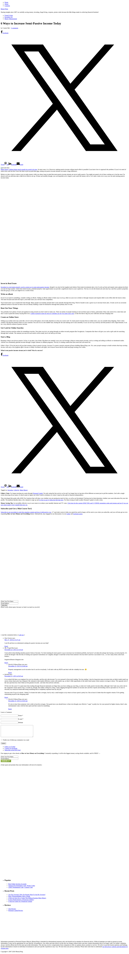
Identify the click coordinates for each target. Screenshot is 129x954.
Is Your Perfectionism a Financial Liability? (21, 900)
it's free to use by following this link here (51, 500)
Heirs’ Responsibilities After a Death (19, 896)
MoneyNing (4, 9)
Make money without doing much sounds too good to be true (19, 169)
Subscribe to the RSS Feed (12, 750)
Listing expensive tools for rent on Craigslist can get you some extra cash (52, 313)
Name (20, 715)
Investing (10, 490)
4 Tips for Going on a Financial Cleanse (20, 901)
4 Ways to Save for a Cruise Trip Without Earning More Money (27, 898)
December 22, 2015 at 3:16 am (14, 649)
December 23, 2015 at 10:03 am (17, 701)
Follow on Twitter (10, 746)
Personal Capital (38, 493)
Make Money (24, 490)
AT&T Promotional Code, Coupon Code (20, 887)
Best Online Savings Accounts (17, 884)
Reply (6, 646)
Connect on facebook (11, 748)
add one (21, 635)
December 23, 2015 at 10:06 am (17, 666)
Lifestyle (16, 490)
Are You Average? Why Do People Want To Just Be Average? (26, 894)
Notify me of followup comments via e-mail (16, 740)
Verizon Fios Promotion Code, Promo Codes (21, 885)
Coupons (7, 6)
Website (20, 722)
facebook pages (77, 514)
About (6, 4)
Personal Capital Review (15, 910)
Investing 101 (9, 17)
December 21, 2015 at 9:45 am (14, 676)
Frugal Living (9, 15)
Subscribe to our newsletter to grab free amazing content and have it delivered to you (26, 512)
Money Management (11, 19)
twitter (68, 514)
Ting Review (12, 909)
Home (6, 2)
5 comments (14, 28)
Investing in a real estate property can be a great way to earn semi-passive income (25, 287)
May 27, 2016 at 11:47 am (12, 640)
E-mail (20, 719)
